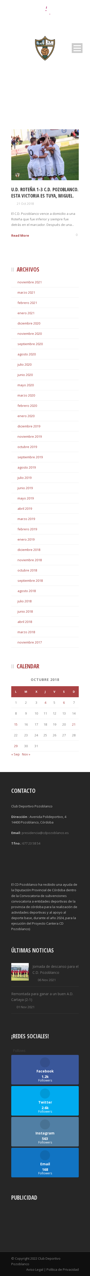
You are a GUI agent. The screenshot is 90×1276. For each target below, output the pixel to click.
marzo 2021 (26, 292)
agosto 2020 (27, 354)
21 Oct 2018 (25, 203)
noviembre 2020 (30, 333)
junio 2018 (25, 611)
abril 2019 (25, 508)
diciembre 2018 (29, 549)
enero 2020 (26, 416)
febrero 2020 (27, 405)
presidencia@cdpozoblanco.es (45, 833)
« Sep (15, 754)
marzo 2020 (26, 395)
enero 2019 (26, 539)
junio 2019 (25, 488)
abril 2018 (25, 621)
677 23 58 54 (31, 843)
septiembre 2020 (30, 344)
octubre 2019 (27, 446)
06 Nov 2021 (47, 980)
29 (16, 746)
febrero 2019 (27, 529)
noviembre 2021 (30, 282)
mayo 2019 (26, 498)
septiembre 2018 (30, 580)
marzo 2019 (26, 519)
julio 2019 (25, 477)
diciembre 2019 (29, 426)
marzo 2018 (26, 632)
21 (74, 724)
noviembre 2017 (30, 642)
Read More (20, 235)
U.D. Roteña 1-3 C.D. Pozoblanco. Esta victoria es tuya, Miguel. (44, 192)
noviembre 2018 (30, 560)
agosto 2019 (27, 467)
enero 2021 (26, 313)
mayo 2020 (26, 385)
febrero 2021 (27, 302)
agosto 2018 (27, 591)
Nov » (26, 754)
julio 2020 (25, 364)
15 (16, 724)
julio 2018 (25, 601)
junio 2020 (25, 374)
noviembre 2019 (30, 436)
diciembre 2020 (29, 323)
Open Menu (77, 48)
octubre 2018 (27, 570)
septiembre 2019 (30, 457)
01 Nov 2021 (25, 1007)
